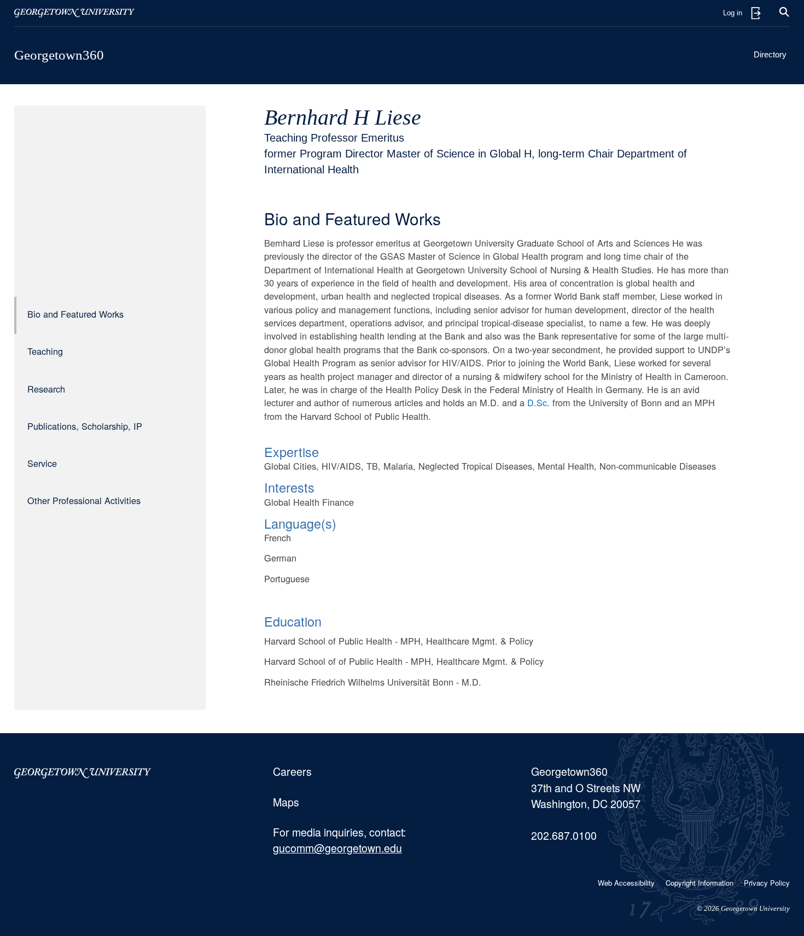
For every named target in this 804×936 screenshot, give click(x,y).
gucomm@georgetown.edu (337, 848)
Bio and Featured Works (75, 314)
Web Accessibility (626, 883)
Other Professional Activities (84, 500)
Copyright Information (699, 883)
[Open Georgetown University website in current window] (74, 13)
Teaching (45, 351)
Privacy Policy (767, 883)
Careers (292, 771)
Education (293, 621)
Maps (286, 802)
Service (42, 463)
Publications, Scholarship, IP (84, 426)
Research (46, 388)
